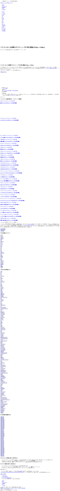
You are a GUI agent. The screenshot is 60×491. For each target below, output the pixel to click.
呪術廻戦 (2, 412)
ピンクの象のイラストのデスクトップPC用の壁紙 (10, 137)
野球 (1, 259)
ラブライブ (2, 358)
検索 (3, 5)
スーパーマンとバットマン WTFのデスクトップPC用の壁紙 (12, 200)
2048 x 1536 (2, 424)
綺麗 (1, 271)
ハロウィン (2, 369)
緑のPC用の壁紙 (15, 90)
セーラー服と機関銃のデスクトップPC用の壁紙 (9, 180)
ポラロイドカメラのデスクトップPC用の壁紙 (9, 145)
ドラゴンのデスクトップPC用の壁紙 (7, 208)
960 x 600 (2, 429)
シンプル (2, 287)
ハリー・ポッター (3, 377)
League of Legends (3, 370)
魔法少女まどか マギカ (4, 337)
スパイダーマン (3, 348)
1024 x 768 (2, 416)
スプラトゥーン (3, 371)
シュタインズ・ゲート (4, 340)
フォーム (12, 95)
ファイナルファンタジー (4, 308)
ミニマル (2, 315)
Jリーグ (2, 367)
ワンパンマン (2, 347)
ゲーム (3, 12)
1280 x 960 (2, 418)
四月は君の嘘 (2, 388)
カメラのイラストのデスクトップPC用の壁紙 (9, 120)
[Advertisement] (30, 38)
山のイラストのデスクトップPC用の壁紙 (8, 184)
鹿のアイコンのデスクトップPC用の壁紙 (8, 161)
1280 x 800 (2, 431)
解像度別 (3, 7)
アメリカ (2, 300)
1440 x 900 (2, 432)
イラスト (3, 13)
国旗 (1, 326)
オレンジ (2, 288)
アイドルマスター (3, 366)
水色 (1, 286)
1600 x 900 (2, 447)
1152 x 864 (2, 417)
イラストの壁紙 (5, 88)
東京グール (2, 345)
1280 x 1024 (2, 427)
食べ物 (2, 318)
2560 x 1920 (2, 425)
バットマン (2, 327)
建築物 (2, 266)
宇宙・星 (2, 238)
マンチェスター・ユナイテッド (5, 399)
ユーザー (15, 94)
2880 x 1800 (2, 436)
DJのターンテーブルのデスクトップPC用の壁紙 (10, 153)
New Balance (2, 410)
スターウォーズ (3, 328)
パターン (3, 14)
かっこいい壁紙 (3, 349)
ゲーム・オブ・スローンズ (4, 359)
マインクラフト (3, 344)
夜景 (3, 19)
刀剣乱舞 (2, 380)
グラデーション (3, 329)
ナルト (2, 309)
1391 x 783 (2, 445)
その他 (2, 267)
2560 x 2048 (2, 428)
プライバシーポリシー (7, 488)
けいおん (2, 389)
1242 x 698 (2, 442)
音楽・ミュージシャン (4, 297)
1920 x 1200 (2, 434)
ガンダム (2, 375)
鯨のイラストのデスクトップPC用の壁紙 (8, 102)
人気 (3, 8)
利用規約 (20, 471)
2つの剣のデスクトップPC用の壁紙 (7, 176)
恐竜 (1, 355)
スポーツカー (2, 281)
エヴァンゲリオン (3, 307)
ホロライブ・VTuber (3, 401)
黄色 (1, 285)
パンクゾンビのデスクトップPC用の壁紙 (8, 196)
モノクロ (2, 319)
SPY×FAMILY (3, 406)
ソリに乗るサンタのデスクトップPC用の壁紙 (9, 212)
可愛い (2, 278)
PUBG (1, 400)
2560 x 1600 (2, 435)
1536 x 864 (2, 446)
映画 (1, 265)
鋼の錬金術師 (2, 376)
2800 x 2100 (2, 426)
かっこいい (2, 276)
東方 (1, 331)
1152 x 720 (2, 430)
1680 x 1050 (2, 433)
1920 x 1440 (2, 423)
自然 (3, 15)
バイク (2, 257)
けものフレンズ (3, 408)
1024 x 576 (2, 440)
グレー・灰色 (2, 314)
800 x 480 (2, 437)
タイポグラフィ (3, 365)
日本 (1, 289)
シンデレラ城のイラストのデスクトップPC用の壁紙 (10, 216)
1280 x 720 (2, 443)
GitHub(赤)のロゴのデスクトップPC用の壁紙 (9, 165)
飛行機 (2, 256)
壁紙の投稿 (23, 488)
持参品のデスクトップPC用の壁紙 (7, 157)
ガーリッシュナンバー (4, 398)
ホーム (3, 4)
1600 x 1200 (2, 421)
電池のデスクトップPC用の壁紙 (6, 149)
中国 (1, 356)
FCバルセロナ (3, 378)
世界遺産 (2, 264)
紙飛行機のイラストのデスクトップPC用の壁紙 (9, 141)
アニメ (3, 11)
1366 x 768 (2, 444)
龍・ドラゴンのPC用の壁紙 (6, 90)
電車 (1, 255)
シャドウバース (3, 381)
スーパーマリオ (3, 368)
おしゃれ (2, 299)
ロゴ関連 (2, 296)
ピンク (2, 280)
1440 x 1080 (2, 420)
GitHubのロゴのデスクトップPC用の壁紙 (8, 168)
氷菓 (1, 390)
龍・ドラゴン (2, 317)
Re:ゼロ (2, 387)
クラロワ (2, 411)
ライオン (2, 336)
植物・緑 (2, 241)
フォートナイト (3, 405)
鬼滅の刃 (2, 357)
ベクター (2, 316)
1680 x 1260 (2, 422)
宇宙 (3, 18)
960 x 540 (2, 439)
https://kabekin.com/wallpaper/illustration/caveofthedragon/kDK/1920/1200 (12, 472)
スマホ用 (3, 9)
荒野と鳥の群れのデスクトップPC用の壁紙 (9, 220)
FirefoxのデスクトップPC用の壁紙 (7, 188)
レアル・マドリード (3, 397)
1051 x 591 (2, 441)
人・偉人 (2, 335)
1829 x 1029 (2, 448)
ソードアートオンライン (4, 338)
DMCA (20, 488)
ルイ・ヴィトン (3, 395)
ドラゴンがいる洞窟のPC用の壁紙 (50, 68)
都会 (1, 290)
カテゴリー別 (4, 6)
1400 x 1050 (2, 419)
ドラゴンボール (3, 305)
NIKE (1, 379)
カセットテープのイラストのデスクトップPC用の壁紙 (11, 172)
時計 (1, 396)
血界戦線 (2, 407)
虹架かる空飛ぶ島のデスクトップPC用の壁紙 (9, 204)
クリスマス (2, 346)
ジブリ (2, 339)
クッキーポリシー (15, 488)
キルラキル (2, 409)
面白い (2, 361)
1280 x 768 (2, 438)
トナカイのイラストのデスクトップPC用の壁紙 (9, 192)
